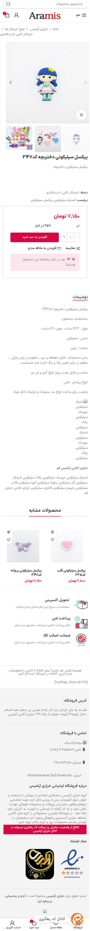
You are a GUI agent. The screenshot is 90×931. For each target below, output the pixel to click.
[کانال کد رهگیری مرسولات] (77, 919)
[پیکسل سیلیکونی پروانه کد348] (23, 546)
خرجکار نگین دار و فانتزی (16, 34)
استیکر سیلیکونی (64, 200)
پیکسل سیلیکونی (42, 200)
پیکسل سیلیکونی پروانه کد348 (26, 573)
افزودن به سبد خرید (34, 237)
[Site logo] (45, 15)
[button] (85, 82)
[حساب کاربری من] (16, 15)
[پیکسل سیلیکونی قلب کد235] (67, 546)
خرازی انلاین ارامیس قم (72, 468)
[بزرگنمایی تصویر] (81, 115)
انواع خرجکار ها (15, 29)
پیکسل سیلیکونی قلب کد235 (71, 573)
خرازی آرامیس (39, 29)
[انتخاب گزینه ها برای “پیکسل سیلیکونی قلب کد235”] (52, 532)
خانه (56, 29)
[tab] (80, 297)
